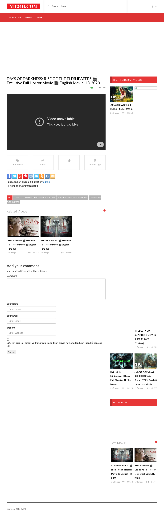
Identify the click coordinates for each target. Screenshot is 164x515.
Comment (12, 275)
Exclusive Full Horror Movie (72, 197)
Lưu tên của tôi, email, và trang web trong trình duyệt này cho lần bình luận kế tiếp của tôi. (54, 344)
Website (11, 327)
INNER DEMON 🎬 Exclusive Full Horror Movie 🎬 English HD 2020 (22, 244)
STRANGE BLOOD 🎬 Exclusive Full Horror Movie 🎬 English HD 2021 (56, 244)
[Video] (23, 6)
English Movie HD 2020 (44, 197)
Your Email (12, 315)
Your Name (12, 303)
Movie (28, 17)
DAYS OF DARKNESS (23, 197)
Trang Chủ (15, 17)
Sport (40, 17)
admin (46, 181)
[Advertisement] (82, 49)
